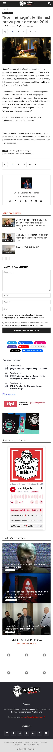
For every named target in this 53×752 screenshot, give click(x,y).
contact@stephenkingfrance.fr (33, 717)
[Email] (24, 31)
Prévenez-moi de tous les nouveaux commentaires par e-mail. (26, 323)
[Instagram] (21, 201)
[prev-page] (4, 258)
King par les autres (11, 600)
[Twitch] (32, 201)
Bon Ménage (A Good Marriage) (20, 151)
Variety (18, 98)
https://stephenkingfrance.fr (26, 196)
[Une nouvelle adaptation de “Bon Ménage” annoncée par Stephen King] (8, 237)
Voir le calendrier (9, 394)
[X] (18, 31)
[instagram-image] (8, 654)
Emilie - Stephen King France (15, 26)
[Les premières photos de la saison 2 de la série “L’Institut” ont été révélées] (26, 619)
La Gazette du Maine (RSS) (13, 742)
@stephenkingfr (26, 643)
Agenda (26, 742)
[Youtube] (42, 201)
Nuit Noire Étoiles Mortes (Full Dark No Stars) (18, 154)
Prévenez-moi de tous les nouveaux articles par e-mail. (24, 326)
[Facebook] (12, 31)
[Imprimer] (29, 31)
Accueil (5, 9)
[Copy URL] (35, 31)
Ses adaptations (7, 13)
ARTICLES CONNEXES (11, 213)
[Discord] (11, 201)
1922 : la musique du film (27, 247)
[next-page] (7, 258)
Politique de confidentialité (30, 745)
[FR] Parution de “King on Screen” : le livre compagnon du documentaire (28, 377)
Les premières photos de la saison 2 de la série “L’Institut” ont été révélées (25, 627)
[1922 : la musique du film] (8, 249)
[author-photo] (26, 189)
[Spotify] (27, 201)
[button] (4, 3)
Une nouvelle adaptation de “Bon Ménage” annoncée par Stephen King (32, 237)
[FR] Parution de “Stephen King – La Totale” (29, 368)
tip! (10, 404)
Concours (35, 742)
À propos (17, 745)
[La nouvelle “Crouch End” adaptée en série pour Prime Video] (26, 558)
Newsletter (43, 742)
